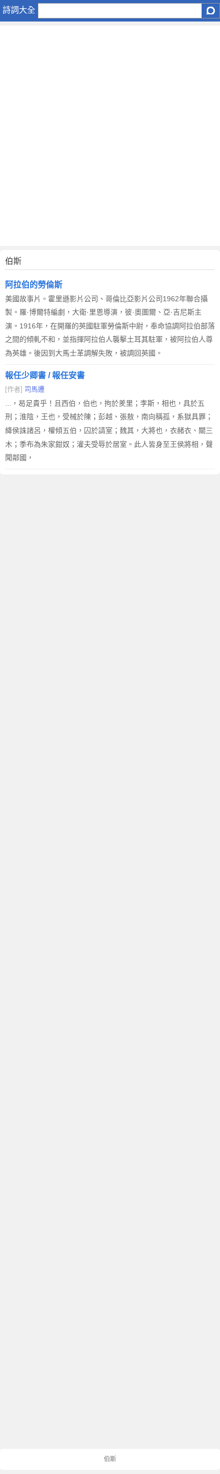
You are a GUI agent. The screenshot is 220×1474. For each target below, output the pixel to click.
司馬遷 (35, 389)
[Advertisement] (110, 136)
